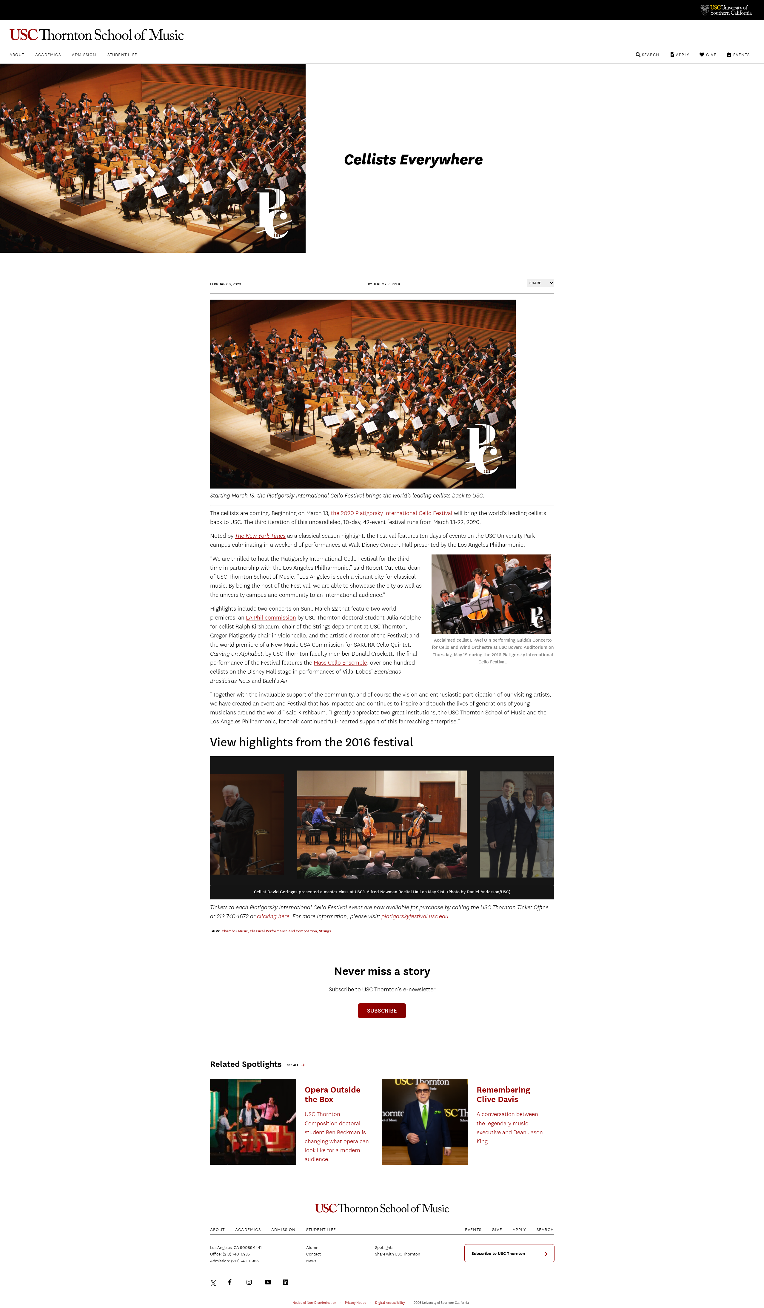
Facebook (232, 1282)
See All (293, 1065)
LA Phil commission (271, 617)
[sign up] (547, 1256)
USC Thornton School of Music (382, 35)
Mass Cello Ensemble (340, 662)
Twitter (214, 1282)
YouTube (269, 1282)
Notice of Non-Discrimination (314, 1302)
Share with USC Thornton (397, 1254)
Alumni (312, 1247)
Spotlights (384, 1247)
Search (650, 54)
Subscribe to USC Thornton (498, 1253)
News (311, 1261)
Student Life (122, 54)
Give (711, 54)
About (17, 54)
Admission (84, 54)
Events (741, 54)
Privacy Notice (355, 1302)
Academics (48, 54)
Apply (682, 54)
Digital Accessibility (390, 1302)
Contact (313, 1254)
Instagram (251, 1282)
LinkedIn (287, 1282)
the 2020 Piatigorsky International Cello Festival (391, 513)
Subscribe (382, 1010)
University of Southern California (725, 10)
